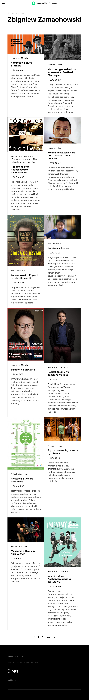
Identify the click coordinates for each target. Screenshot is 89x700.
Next (48, 637)
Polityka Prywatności (31, 662)
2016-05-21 (55, 380)
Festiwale (52, 65)
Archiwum (12, 680)
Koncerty (15, 58)
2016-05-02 (18, 486)
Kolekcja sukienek (58, 248)
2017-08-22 (55, 163)
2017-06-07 (18, 283)
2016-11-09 (18, 374)
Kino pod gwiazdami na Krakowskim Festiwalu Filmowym (62, 72)
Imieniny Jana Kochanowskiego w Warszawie (59, 579)
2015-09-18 (55, 458)
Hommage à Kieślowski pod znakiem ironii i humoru (61, 156)
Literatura (16, 162)
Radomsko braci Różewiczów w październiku (20, 170)
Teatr (34, 162)
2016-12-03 (55, 253)
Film (60, 65)
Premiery (20, 271)
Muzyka (24, 58)
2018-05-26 (55, 80)
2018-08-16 (18, 70)
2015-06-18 (18, 559)
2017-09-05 (18, 177)
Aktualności (16, 156)
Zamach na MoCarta (23, 370)
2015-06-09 (55, 587)
